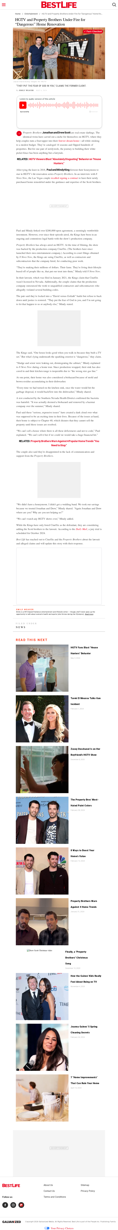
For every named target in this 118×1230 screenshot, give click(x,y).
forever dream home (69, 140)
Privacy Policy (88, 1191)
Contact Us (49, 1191)
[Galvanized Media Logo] (11, 1222)
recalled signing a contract (64, 178)
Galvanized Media (46, 1222)
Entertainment (31, 14)
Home (18, 14)
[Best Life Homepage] (59, 4)
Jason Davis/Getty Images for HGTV (29, 81)
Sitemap (85, 1185)
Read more (89, 614)
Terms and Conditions (55, 1197)
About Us (48, 1185)
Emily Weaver (26, 90)
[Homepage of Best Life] (11, 1185)
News (21, 627)
